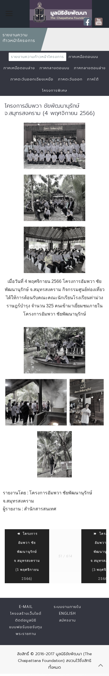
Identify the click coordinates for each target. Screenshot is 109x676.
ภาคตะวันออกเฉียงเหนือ (31, 79)
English (67, 613)
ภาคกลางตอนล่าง (90, 68)
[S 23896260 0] (54, 145)
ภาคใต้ (93, 79)
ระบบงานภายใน (67, 606)
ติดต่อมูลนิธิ (25, 620)
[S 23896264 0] (86, 402)
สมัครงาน (67, 620)
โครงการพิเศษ (54, 90)
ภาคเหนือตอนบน (83, 56)
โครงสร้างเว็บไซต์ (25, 613)
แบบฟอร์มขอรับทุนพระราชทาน (25, 630)
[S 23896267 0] (54, 350)
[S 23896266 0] (54, 249)
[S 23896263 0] (54, 454)
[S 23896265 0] (36, 402)
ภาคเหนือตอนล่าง (19, 68)
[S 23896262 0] (54, 197)
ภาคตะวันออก (70, 79)
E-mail (26, 606)
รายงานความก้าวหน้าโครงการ (37, 56)
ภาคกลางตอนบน (54, 68)
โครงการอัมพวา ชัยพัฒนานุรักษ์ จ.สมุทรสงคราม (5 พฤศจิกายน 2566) (27, 556)
